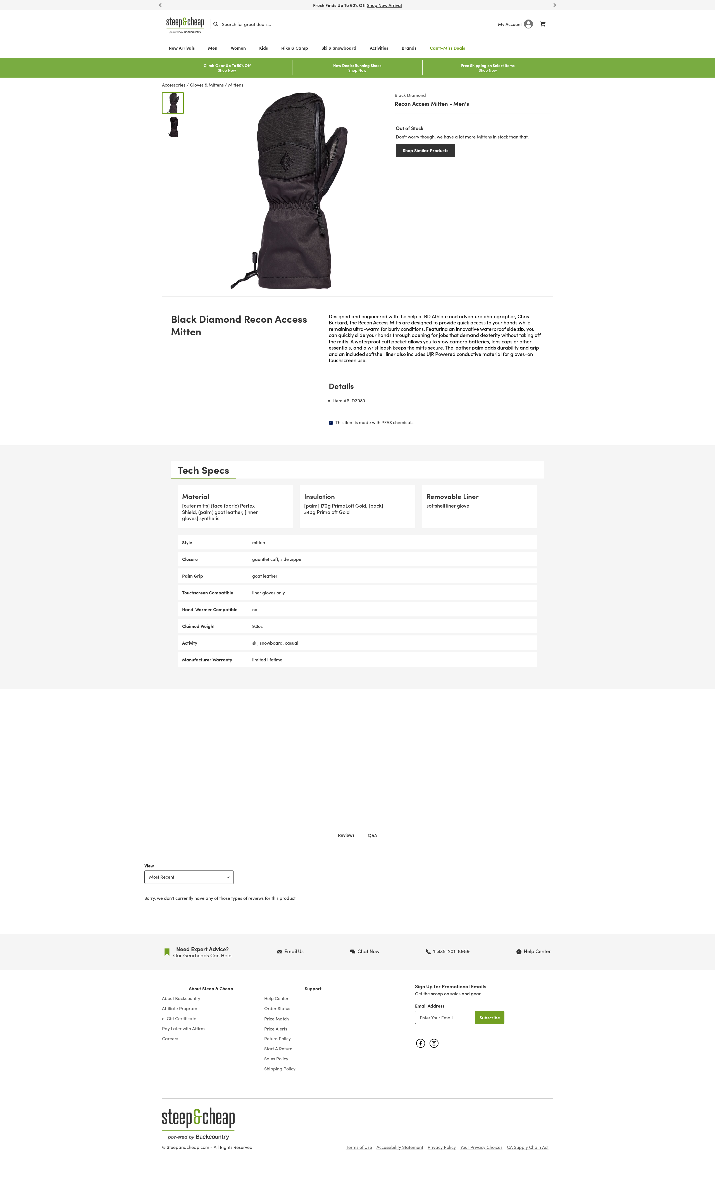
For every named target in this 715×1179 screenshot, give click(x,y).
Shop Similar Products (425, 150)
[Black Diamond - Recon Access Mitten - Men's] (173, 103)
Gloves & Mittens (207, 85)
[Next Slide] (555, 5)
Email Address (429, 1005)
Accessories (173, 85)
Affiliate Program (179, 1008)
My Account (510, 24)
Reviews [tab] (346, 835)
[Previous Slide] (160, 5)
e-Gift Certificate (179, 1018)
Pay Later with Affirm (183, 1028)
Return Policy (277, 1038)
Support (313, 988)
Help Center (276, 998)
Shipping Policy (279, 1069)
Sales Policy (276, 1058)
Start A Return (278, 1048)
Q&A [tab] (372, 835)
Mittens (235, 85)
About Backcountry (181, 998)
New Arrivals (182, 48)
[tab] (203, 470)
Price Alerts (275, 1028)
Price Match (276, 1018)
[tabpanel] (357, 576)
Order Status (277, 1008)
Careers (170, 1038)
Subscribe (490, 1017)
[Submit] (215, 24)
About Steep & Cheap (211, 988)
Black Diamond (410, 95)
